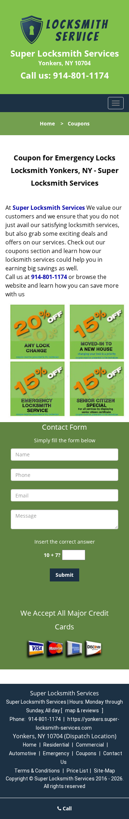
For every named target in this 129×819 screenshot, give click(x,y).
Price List (77, 771)
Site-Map (104, 771)
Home (47, 123)
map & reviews (82, 710)
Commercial (90, 745)
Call (66, 808)
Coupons (86, 753)
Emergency (56, 753)
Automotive (22, 753)
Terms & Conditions (37, 771)
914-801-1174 (81, 75)
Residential (56, 745)
